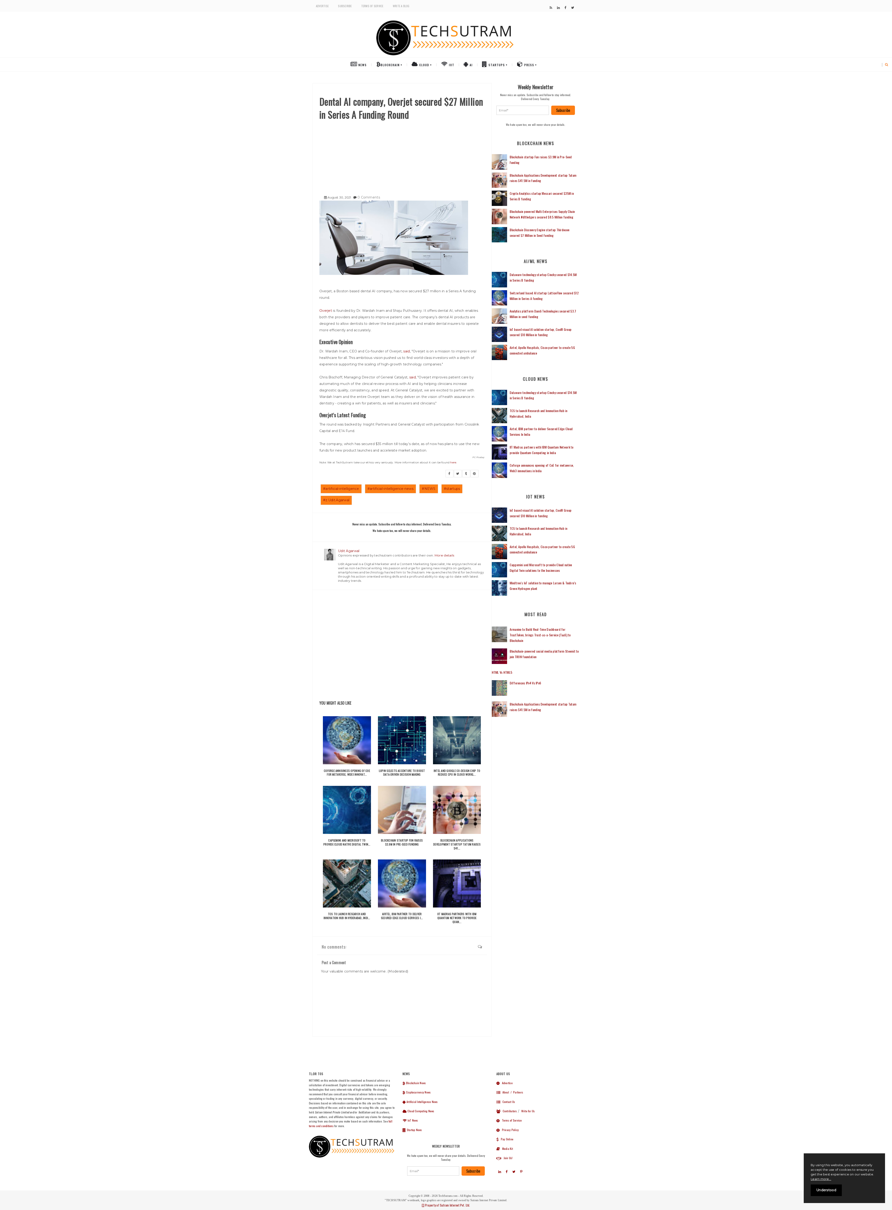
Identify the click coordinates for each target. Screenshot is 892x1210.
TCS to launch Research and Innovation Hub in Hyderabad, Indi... (347, 916)
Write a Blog (401, 6)
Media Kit (506, 1149)
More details (444, 555)
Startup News (414, 1130)
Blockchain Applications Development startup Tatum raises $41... (457, 844)
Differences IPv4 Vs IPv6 (525, 682)
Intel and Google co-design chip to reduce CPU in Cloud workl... (457, 773)
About (504, 1092)
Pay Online (505, 1139)
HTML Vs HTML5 (502, 672)
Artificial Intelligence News (422, 1102)
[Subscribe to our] (551, 7)
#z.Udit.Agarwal (336, 500)
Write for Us (528, 1111)
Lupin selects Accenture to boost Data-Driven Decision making (402, 773)
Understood (826, 1190)
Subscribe (345, 6)
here (453, 462)
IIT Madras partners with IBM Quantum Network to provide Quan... (457, 918)
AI (471, 65)
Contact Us (507, 1102)
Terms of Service (372, 6)
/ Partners (516, 1092)
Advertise (322, 6)
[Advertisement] (402, 155)
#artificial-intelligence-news (390, 489)
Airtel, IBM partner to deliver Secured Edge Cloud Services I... (402, 916)
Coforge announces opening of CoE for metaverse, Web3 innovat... (347, 773)
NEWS (362, 65)
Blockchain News (415, 1083)
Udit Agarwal (348, 551)
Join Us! (507, 1158)
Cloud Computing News (420, 1111)
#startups (452, 489)
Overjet (326, 311)
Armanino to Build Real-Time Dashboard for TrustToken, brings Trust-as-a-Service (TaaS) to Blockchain (540, 635)
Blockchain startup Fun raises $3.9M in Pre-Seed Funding (402, 842)
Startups (496, 65)
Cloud (423, 65)
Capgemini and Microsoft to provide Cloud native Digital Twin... (347, 842)
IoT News (412, 1120)
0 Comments (368, 197)
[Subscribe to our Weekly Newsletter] (522, 110)
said (406, 351)
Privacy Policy (509, 1130)
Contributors (508, 1111)
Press (528, 65)
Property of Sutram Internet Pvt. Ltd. (447, 1205)
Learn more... (821, 1179)
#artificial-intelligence (341, 489)
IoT (451, 65)
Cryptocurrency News (418, 1092)
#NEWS (428, 489)
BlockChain (390, 65)
